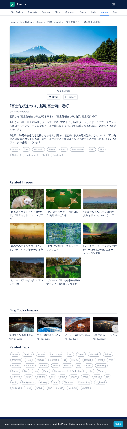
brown (74, 376)
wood (85, 376)
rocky (15, 371)
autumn (30, 365)
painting (41, 376)
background (28, 382)
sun (50, 387)
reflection (77, 371)
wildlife (67, 365)
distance (68, 382)
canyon (16, 376)
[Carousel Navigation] (63, 330)
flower (52, 149)
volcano (16, 387)
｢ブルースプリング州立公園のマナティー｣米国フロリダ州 (63, 282)
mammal (16, 360)
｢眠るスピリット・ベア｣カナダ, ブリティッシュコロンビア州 (26, 215)
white (97, 376)
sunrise (43, 365)
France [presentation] (82, 12)
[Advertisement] (63, 170)
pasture (40, 360)
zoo (107, 376)
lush (63, 149)
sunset (53, 360)
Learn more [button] (103, 424)
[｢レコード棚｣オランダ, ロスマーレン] (114, 56)
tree (26, 149)
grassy (43, 382)
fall (53, 376)
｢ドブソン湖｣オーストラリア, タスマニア (62, 247)
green (81, 354)
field (91, 149)
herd (28, 387)
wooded (16, 365)
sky (102, 149)
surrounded (78, 149)
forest (100, 360)
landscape (30, 155)
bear (62, 376)
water (101, 371)
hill (64, 360)
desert (87, 360)
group (39, 387)
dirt (26, 371)
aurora (85, 387)
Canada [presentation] (46, 12)
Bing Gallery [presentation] (17, 12)
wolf (14, 382)
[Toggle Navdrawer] (113, 4)
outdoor (57, 155)
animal (108, 354)
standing (101, 365)
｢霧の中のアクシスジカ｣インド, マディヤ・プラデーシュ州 (26, 247)
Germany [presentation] (69, 12)
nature (15, 155)
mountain (38, 149)
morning (72, 387)
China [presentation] (57, 12)
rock (55, 365)
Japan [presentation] (104, 12)
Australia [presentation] (32, 12)
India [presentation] (93, 12)
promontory (84, 382)
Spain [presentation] (115, 12)
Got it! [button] (118, 424)
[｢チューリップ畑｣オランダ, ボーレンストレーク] (12, 56)
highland (100, 382)
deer (60, 387)
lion (35, 371)
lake (90, 371)
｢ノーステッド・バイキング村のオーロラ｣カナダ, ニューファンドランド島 (100, 249)
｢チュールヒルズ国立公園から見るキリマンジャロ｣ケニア (100, 213)
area (111, 360)
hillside (75, 360)
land (55, 382)
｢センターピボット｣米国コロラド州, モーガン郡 (62, 213)
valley (28, 376)
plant (44, 155)
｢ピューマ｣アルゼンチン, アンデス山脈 (26, 282)
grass (15, 149)
